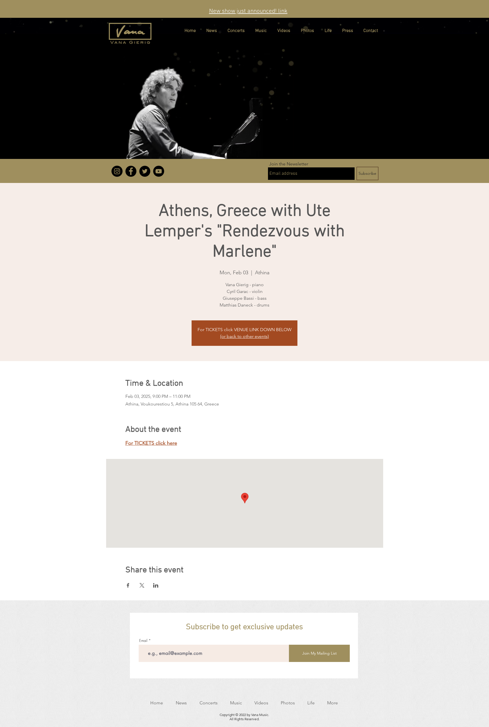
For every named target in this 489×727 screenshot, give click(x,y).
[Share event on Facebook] (128, 585)
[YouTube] (158, 171)
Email (143, 640)
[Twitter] (144, 171)
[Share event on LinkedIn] (155, 585)
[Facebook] (130, 171)
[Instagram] (117, 171)
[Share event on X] (142, 585)
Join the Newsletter (288, 164)
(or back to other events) (244, 336)
